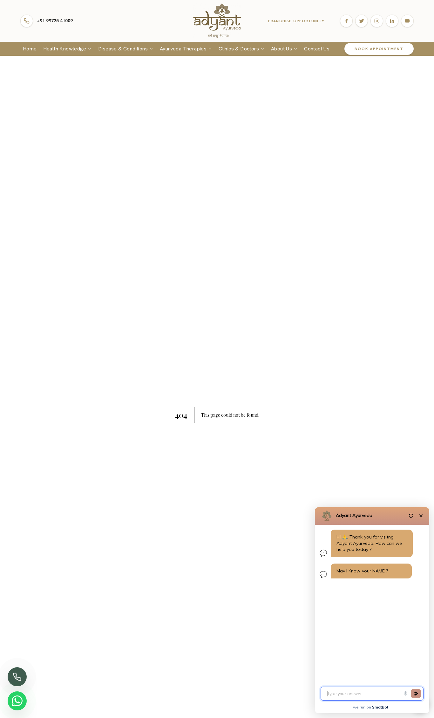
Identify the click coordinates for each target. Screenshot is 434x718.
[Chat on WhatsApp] (17, 700)
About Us (281, 48)
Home (30, 48)
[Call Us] (17, 676)
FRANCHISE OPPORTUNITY (296, 20)
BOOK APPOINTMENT (379, 48)
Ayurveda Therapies (183, 48)
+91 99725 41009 (55, 20)
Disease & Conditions (123, 48)
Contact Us (316, 48)
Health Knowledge (64, 48)
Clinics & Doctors (239, 48)
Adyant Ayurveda (354, 515)
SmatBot (380, 707)
